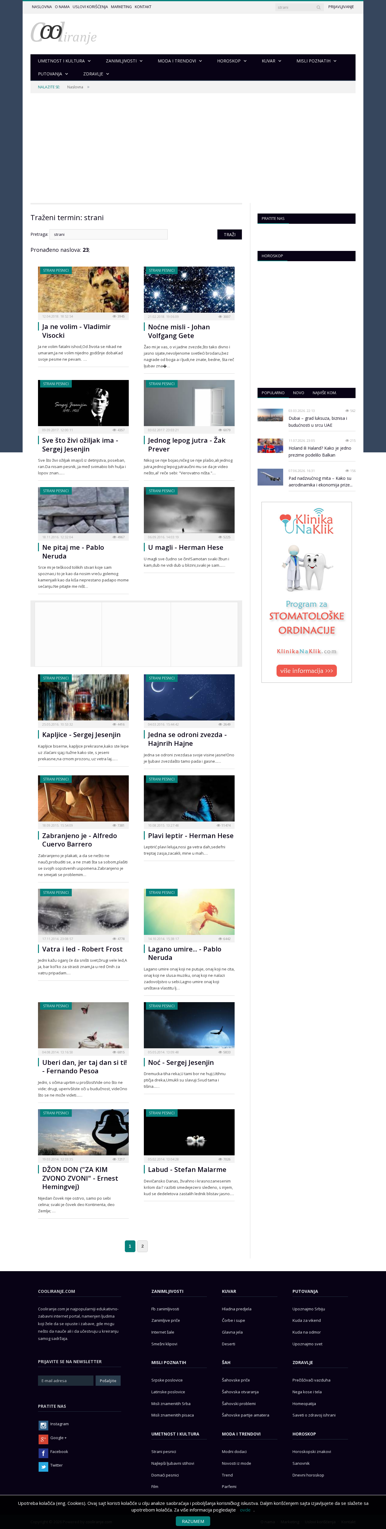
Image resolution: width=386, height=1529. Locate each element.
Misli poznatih (168, 1362)
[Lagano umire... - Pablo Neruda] (189, 914)
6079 (226, 430)
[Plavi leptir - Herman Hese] (189, 800)
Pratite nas (273, 218)
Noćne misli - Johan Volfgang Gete (179, 331)
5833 (226, 1052)
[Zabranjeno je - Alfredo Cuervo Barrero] (83, 800)
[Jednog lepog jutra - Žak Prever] (189, 405)
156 (352, 470)
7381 (120, 825)
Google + (58, 1437)
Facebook (59, 1451)
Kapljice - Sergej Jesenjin (81, 734)
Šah (226, 1362)
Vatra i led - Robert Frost (82, 948)
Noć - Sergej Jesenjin (181, 1062)
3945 (120, 316)
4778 (120, 938)
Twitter (56, 1465)
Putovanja (305, 1291)
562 (352, 410)
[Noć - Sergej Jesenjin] (189, 1027)
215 (352, 440)
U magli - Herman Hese (185, 547)
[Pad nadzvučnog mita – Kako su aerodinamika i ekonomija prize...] (270, 477)
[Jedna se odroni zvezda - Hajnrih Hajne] (189, 699)
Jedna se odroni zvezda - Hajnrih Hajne (187, 739)
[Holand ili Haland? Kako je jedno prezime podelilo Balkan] (270, 445)
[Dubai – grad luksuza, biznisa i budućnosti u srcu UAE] (270, 415)
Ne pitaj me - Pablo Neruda (73, 551)
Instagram (59, 1423)
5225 (226, 537)
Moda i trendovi (241, 1434)
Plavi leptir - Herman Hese (191, 835)
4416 (120, 724)
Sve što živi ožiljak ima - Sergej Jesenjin (80, 444)
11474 (225, 825)
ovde (245, 1510)
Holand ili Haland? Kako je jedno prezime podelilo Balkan (320, 451)
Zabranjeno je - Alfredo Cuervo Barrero (79, 840)
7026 (226, 1159)
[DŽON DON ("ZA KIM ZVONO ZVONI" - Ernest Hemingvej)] (83, 1134)
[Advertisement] (193, 148)
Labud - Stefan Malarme (187, 1169)
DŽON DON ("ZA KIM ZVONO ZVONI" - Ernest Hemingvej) (80, 1178)
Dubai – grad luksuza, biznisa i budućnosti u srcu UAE (318, 421)
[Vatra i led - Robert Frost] (83, 914)
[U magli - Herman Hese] (189, 512)
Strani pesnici (56, 270)
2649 (226, 724)
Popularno (273, 392)
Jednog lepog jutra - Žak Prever (187, 444)
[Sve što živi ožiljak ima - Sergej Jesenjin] (83, 405)
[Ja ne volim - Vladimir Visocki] (83, 291)
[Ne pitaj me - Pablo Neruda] (83, 512)
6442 (226, 938)
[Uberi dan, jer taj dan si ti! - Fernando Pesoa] (83, 1027)
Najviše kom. (325, 392)
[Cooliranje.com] (63, 32)
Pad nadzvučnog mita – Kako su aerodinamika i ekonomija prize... (321, 481)
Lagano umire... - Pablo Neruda (184, 953)
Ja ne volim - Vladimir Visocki (76, 331)
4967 (120, 537)
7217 (120, 1159)
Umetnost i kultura (175, 1434)
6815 (120, 1052)
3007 (226, 316)
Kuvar (229, 1291)
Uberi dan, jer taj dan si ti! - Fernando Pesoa (84, 1066)
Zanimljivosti (167, 1291)
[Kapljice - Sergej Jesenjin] (83, 699)
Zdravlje (303, 1362)
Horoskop (272, 255)
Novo (298, 392)
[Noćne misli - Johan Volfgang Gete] (189, 291)
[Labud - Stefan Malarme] (189, 1134)
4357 (120, 430)
